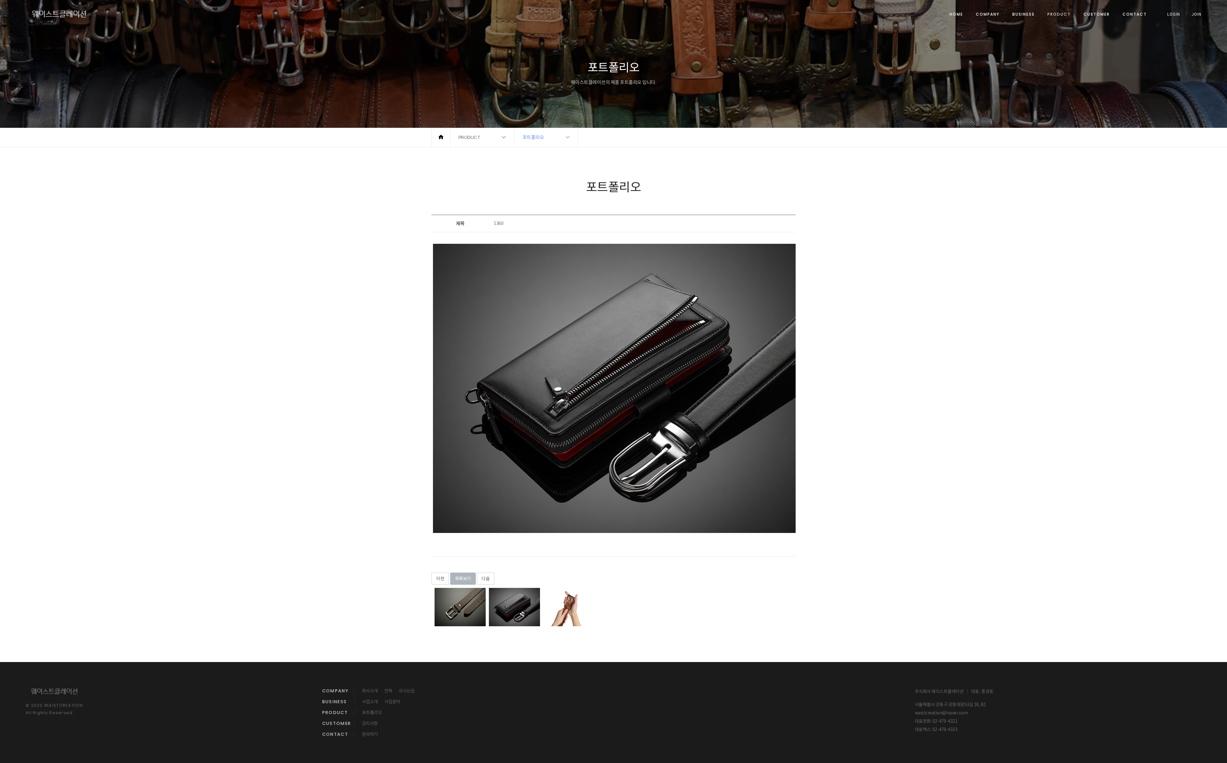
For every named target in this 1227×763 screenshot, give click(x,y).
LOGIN (1173, 14)
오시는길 (407, 691)
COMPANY (987, 14)
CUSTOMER (1097, 14)
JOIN (1196, 14)
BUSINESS (1023, 14)
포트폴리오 (372, 712)
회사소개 (370, 691)
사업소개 (370, 702)
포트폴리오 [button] (533, 137)
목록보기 (463, 579)
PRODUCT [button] (469, 137)
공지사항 (370, 723)
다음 (486, 579)
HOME (956, 14)
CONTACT (1135, 14)
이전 (440, 579)
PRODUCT (1059, 14)
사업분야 (392, 702)
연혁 (388, 691)
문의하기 (370, 734)
